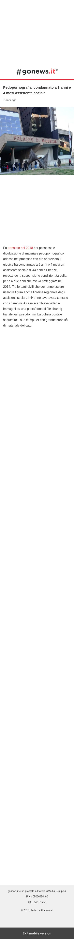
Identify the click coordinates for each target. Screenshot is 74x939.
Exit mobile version (37, 933)
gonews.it (37, 71)
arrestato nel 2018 (20, 248)
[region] (37, 31)
